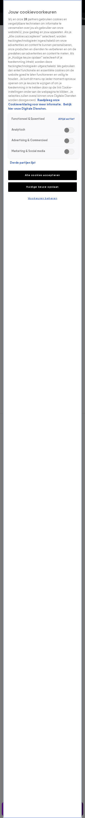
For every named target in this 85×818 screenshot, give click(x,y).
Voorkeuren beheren (42, 198)
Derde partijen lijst (23, 162)
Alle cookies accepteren (42, 175)
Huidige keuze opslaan (42, 186)
